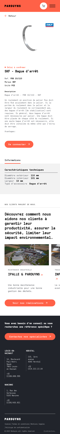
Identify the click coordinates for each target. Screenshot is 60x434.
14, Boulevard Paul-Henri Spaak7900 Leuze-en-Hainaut (13, 364)
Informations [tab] (13, 160)
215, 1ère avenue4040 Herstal (34, 359)
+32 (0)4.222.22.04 (35, 367)
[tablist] (30, 160)
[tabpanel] (30, 179)
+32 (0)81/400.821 (13, 401)
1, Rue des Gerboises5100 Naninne (13, 393)
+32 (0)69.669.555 (13, 374)
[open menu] (52, 6)
